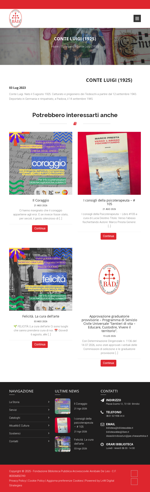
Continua (39, 228)
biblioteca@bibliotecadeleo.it (119, 428)
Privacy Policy (17, 480)
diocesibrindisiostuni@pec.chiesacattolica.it (127, 436)
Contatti (13, 441)
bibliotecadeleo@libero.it (117, 432)
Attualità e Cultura (19, 425)
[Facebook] (134, 473)
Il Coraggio (80, 403)
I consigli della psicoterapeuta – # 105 (83, 422)
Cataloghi (14, 417)
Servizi (13, 409)
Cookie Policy (36, 480)
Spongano (67, 46)
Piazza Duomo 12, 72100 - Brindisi (123, 404)
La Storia (14, 402)
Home (55, 46)
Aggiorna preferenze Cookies (65, 480)
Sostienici (14, 433)
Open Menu (137, 18)
